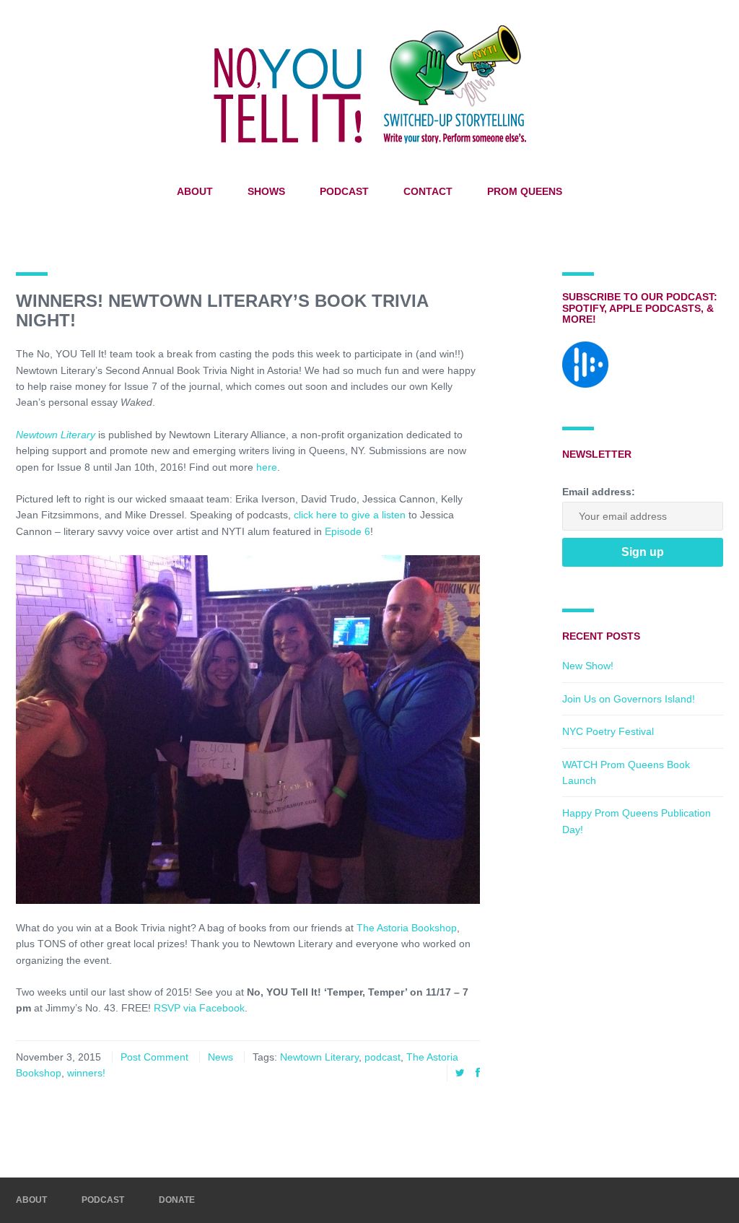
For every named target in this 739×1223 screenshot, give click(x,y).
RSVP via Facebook (199, 1008)
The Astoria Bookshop (407, 927)
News (220, 1057)
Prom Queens (524, 191)
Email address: (598, 491)
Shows (266, 191)
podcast (382, 1057)
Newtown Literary (55, 434)
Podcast (344, 191)
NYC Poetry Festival (608, 731)
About (195, 191)
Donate (177, 1200)
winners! (86, 1073)
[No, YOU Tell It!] (369, 84)
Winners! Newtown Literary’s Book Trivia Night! (222, 310)
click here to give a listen (350, 515)
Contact (427, 191)
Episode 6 (347, 531)
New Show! (587, 665)
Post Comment (154, 1057)
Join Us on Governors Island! (628, 699)
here (266, 467)
